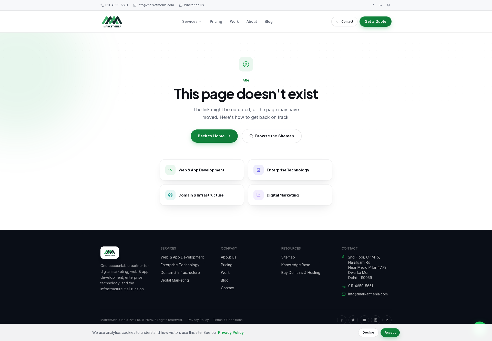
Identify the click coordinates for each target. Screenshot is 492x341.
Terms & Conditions (228, 320)
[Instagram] (388, 5)
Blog (269, 21)
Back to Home (211, 135)
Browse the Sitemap (274, 135)
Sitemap (288, 257)
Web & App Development (182, 257)
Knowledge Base (295, 265)
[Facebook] (373, 5)
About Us (228, 257)
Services (190, 21)
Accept (390, 332)
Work (234, 21)
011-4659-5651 (116, 5)
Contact (347, 21)
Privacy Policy (198, 320)
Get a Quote (375, 21)
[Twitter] (353, 320)
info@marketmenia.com (156, 5)
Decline (368, 332)
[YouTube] (364, 320)
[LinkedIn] (381, 5)
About (252, 21)
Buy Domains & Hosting (300, 272)
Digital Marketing (175, 280)
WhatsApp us (194, 5)
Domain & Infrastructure (180, 272)
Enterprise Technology (180, 265)
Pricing (216, 21)
